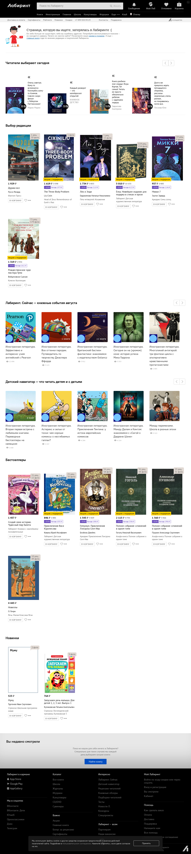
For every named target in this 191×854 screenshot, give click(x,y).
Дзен (9, 823)
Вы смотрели (151, 791)
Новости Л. (104, 806)
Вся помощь (151, 832)
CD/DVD (57, 801)
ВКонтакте (12, 806)
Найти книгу (95, 761)
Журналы (58, 788)
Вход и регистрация (155, 787)
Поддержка (116, 20)
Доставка (149, 819)
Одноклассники (15, 819)
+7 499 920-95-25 (82, 20)
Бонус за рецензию (63, 829)
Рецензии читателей (109, 788)
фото (35, 137)
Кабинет (148, 796)
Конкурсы (103, 810)
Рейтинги (47, 20)
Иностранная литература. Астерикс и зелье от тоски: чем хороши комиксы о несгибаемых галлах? (56, 433)
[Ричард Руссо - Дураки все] (23, 180)
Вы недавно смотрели (23, 741)
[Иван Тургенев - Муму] (23, 692)
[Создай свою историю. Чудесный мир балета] (23, 514)
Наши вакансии (106, 834)
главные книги (33, 38)
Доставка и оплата (16, 20)
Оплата (148, 814)
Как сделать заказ (154, 810)
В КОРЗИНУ (16, 200)
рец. (34, 135)
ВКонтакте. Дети (16, 810)
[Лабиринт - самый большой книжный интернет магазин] (21, 4)
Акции (56, 820)
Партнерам (104, 829)
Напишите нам (152, 828)
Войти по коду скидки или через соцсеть (162, 781)
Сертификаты (34, 20)
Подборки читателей (109, 797)
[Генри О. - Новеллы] (23, 599)
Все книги (58, 779)
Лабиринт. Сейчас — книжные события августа (41, 302)
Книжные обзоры (108, 793)
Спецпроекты (105, 815)
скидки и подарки (96, 36)
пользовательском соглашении (77, 843)
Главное (67, 14)
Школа (77, 14)
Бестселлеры (16, 460)
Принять (146, 843)
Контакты (103, 20)
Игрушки (104, 14)
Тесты (101, 801)
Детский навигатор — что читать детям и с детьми (44, 381)
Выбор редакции (18, 125)
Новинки (12, 638)
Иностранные (53, 14)
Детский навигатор (108, 784)
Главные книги (61, 825)
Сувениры (58, 806)
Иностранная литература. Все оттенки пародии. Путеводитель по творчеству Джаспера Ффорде (56, 354)
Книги (40, 14)
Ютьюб (11, 814)
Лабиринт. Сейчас (108, 779)
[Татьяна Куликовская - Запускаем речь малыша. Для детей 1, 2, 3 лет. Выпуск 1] (59, 692)
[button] (165, 63)
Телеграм (12, 828)
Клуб (124, 14)
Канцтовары (90, 14)
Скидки (68, 20)
